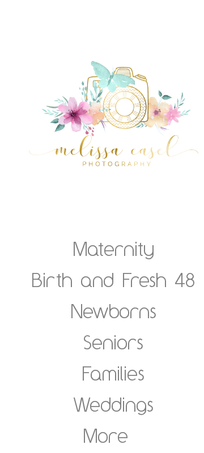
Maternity (113, 248)
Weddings (113, 404)
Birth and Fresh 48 (113, 279)
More (105, 435)
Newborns (113, 311)
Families (113, 373)
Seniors (113, 342)
